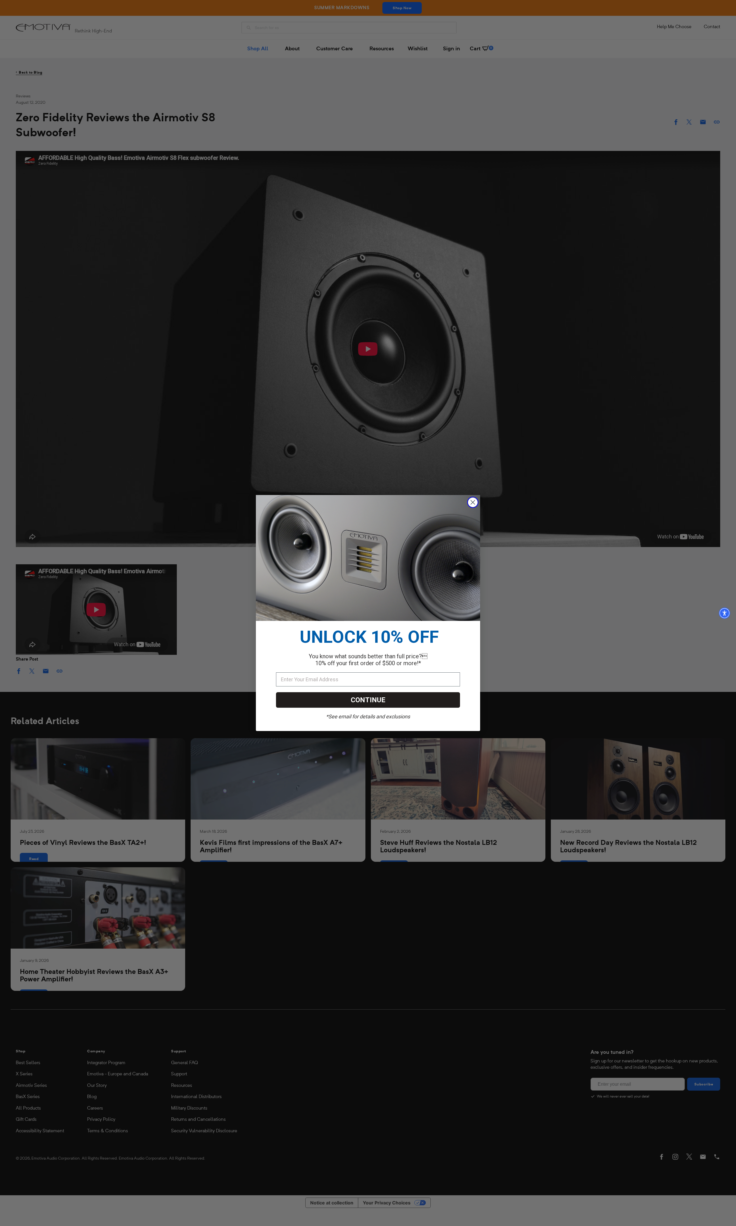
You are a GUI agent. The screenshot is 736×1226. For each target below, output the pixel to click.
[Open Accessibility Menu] (724, 613)
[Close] (473, 502)
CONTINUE (368, 700)
